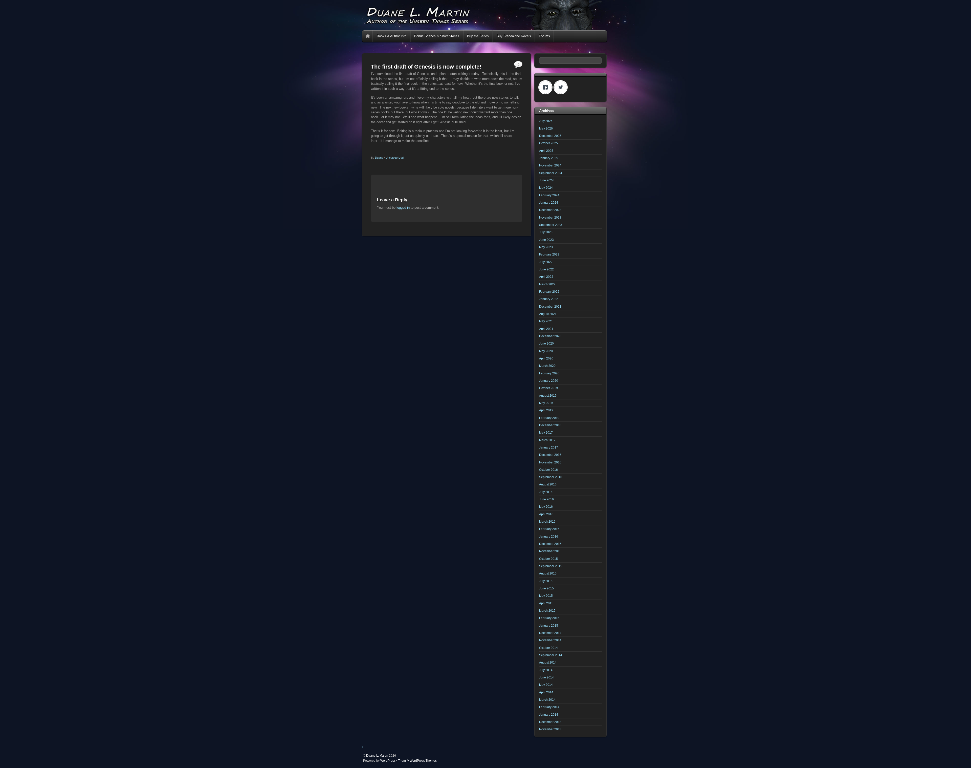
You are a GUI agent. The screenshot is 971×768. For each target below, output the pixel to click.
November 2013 (550, 729)
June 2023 (546, 239)
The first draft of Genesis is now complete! (426, 66)
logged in (403, 207)
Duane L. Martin (377, 755)
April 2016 (546, 514)
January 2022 (548, 299)
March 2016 (547, 521)
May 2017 (546, 432)
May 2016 (546, 506)
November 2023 (550, 217)
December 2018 (550, 425)
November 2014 (550, 640)
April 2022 (546, 276)
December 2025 (550, 135)
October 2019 (548, 388)
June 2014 (546, 677)
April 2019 (546, 410)
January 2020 (548, 380)
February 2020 (549, 373)
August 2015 (548, 573)
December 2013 (550, 721)
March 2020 (547, 365)
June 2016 (546, 499)
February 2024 (549, 195)
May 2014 (546, 684)
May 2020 (546, 351)
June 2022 (546, 269)
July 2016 (546, 492)
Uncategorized (395, 157)
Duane (379, 157)
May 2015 (546, 595)
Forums (544, 36)
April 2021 (546, 328)
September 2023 (550, 224)
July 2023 (546, 232)
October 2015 (548, 558)
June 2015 (546, 588)
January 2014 (548, 714)
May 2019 (546, 402)
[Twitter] (561, 87)
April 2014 (546, 692)
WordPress (387, 760)
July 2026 (546, 120)
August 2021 (548, 313)
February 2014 (549, 707)
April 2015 (546, 603)
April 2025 (546, 150)
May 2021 (546, 321)
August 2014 (548, 662)
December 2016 (550, 454)
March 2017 (547, 440)
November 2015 (550, 551)
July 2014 (546, 670)
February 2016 (549, 528)
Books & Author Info (391, 36)
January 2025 (548, 158)
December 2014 (550, 632)
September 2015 (550, 566)
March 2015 (547, 610)
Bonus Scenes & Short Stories (436, 36)
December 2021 (550, 306)
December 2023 (550, 209)
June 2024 (546, 180)
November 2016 (550, 462)
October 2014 (548, 647)
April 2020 (546, 358)
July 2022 (546, 262)
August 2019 (548, 395)
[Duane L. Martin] (484, 28)
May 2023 (546, 247)
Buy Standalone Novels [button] (514, 36)
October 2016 (548, 469)
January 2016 (548, 536)
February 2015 (549, 618)
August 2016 (548, 484)
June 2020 (546, 343)
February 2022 (549, 291)
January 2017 (548, 447)
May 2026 (546, 128)
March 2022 (547, 284)
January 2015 (548, 625)
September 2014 (550, 655)
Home (368, 36)
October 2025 (548, 143)
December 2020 (550, 336)
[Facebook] (546, 87)
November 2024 (550, 165)
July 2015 (546, 581)
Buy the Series (478, 36)
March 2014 (547, 699)
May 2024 (546, 187)
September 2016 (550, 477)
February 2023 (549, 254)
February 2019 (549, 417)
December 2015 (550, 543)
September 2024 (550, 173)
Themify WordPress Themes (417, 760)
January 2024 (548, 202)
